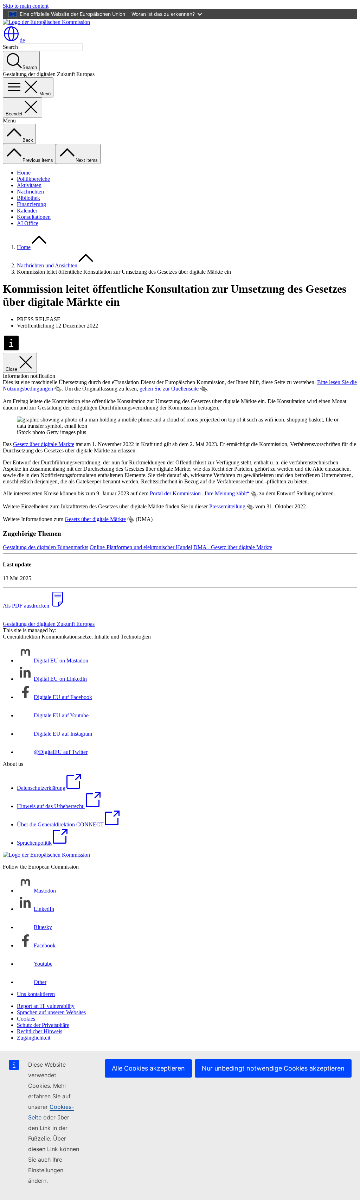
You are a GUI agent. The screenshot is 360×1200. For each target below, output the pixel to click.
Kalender (27, 211)
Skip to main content (26, 6)
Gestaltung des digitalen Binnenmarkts (45, 547)
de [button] (22, 40)
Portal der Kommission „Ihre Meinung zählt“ (199, 493)
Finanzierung (31, 204)
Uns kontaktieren (36, 994)
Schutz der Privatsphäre (43, 1025)
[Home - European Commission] (46, 22)
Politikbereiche (33, 179)
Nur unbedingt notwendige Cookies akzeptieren (273, 1068)
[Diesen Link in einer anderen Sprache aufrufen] (58, 389)
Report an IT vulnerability (46, 1006)
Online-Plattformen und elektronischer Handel (141, 547)
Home (24, 173)
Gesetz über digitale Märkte (43, 444)
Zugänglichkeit (33, 1038)
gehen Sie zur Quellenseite (169, 389)
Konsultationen (34, 217)
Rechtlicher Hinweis (39, 1031)
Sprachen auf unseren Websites (51, 1012)
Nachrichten (30, 192)
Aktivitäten (29, 185)
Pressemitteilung (227, 506)
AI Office (27, 223)
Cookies (26, 1019)
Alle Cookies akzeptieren (148, 1068)
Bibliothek (28, 198)
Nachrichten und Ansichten (47, 265)
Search (10, 47)
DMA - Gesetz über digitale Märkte (232, 547)
